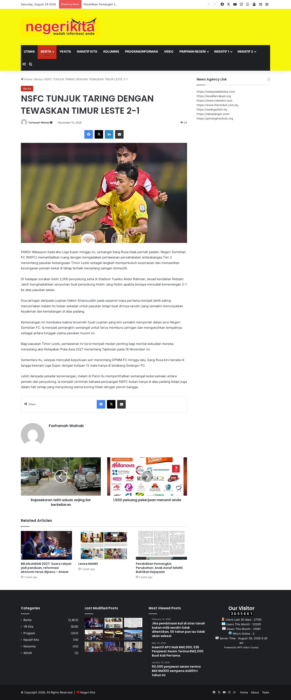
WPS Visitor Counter (248, 647)
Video (168, 51)
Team (265, 692)
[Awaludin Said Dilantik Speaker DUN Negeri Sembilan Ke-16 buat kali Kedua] (114, 635)
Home (27, 79)
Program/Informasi (141, 51)
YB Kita (65, 51)
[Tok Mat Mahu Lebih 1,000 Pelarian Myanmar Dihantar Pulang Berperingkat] (94, 647)
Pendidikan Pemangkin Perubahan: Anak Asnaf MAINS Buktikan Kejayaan (132, 4)
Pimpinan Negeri (192, 51)
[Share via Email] (119, 134)
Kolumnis (111, 51)
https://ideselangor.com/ (213, 114)
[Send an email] (51, 122)
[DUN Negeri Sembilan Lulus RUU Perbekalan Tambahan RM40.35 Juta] (94, 635)
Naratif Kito (87, 51)
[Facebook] (88, 134)
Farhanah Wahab (39, 122)
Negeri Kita (87, 692)
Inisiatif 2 (245, 51)
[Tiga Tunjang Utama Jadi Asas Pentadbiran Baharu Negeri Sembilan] (114, 647)
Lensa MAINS (88, 564)
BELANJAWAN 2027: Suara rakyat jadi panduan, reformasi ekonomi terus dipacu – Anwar (46, 568)
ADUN (27, 653)
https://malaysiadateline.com (216, 91)
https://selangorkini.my (212, 109)
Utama (29, 51)
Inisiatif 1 (221, 51)
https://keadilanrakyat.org (214, 96)
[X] (99, 134)
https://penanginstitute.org (215, 118)
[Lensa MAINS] (104, 545)
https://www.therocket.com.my (217, 105)
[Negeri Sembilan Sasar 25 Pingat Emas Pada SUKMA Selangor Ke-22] (133, 647)
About (255, 692)
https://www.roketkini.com (214, 100)
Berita (46, 51)
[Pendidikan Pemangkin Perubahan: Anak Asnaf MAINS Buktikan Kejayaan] (161, 545)
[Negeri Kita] (60, 27)
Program (29, 633)
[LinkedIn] (109, 134)
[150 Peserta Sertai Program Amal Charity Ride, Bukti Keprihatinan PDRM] (133, 635)
